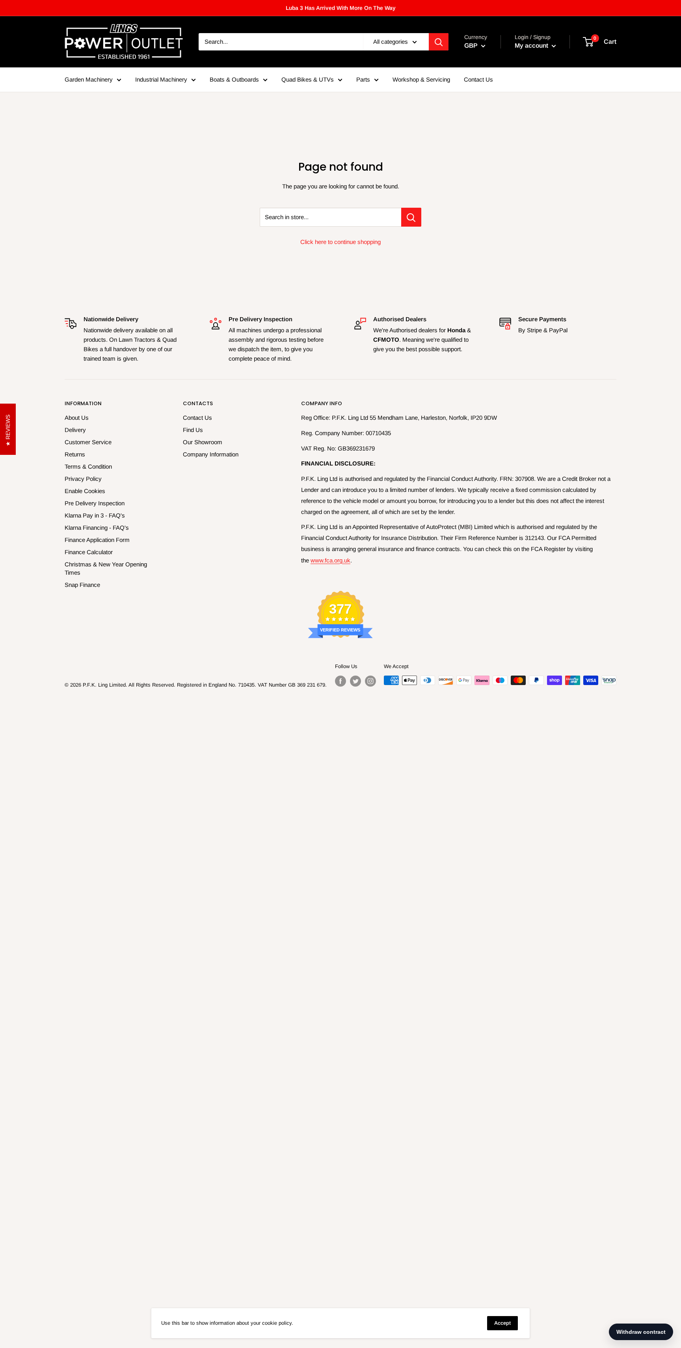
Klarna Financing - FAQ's (97, 527)
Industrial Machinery (161, 79)
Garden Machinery (89, 79)
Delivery (75, 429)
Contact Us (478, 79)
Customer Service (88, 442)
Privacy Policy (83, 478)
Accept (502, 1323)
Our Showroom (202, 442)
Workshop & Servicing (421, 79)
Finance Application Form (97, 539)
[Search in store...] (411, 217)
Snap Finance (82, 584)
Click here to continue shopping (340, 241)
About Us (77, 417)
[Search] (438, 41)
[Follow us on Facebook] (340, 681)
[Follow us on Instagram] (370, 681)
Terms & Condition (88, 466)
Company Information (210, 454)
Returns (75, 454)
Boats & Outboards (234, 79)
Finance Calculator (89, 552)
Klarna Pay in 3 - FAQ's (95, 515)
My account (532, 45)
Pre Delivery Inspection (95, 503)
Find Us (193, 429)
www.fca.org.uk (330, 560)
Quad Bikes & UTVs (307, 79)
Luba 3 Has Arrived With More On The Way (341, 8)
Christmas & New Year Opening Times (106, 568)
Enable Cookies (85, 491)
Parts (363, 79)
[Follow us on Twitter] (355, 681)
